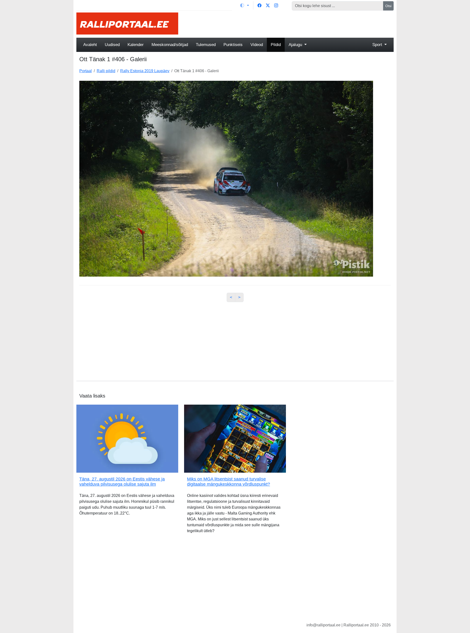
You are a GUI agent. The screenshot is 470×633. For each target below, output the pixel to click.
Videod (256, 44)
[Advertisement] (289, 23)
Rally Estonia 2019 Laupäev (144, 71)
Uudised (112, 44)
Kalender (136, 44)
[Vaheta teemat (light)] (244, 5)
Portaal (85, 71)
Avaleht (90, 44)
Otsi (388, 6)
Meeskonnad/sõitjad (170, 44)
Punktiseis (233, 44)
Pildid (276, 44)
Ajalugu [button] (296, 44)
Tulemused (206, 44)
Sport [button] (377, 44)
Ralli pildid (106, 71)
